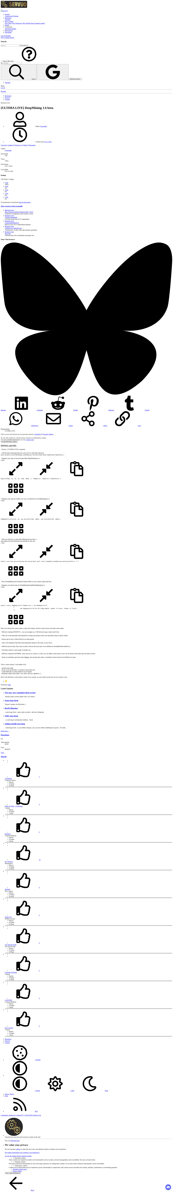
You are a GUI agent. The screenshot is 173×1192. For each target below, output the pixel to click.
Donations (8, 29)
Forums (7, 14)
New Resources (17, 23)
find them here (15, 1141)
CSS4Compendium (11, 217)
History (25, 145)
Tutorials (7, 20)
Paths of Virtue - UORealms (14, 806)
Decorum (8, 233)
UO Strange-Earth (10, 945)
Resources (8, 18)
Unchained (8, 778)
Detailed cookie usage (20, 1169)
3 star (6, 190)
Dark (106, 1091)
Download (8, 32)
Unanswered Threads (11, 16)
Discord (9, 30)
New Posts (8, 23)
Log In (3, 88)
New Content (9, 21)
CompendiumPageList (12, 223)
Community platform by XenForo (21, 1115)
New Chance (9, 1028)
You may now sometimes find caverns (20, 693)
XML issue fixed (11, 716)
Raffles (14, 29)
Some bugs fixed (11, 700)
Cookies (37, 1060)
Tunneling (37, 434)
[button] (8, 27)
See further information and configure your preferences (22, 1152)
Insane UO (8, 917)
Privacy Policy (9, 1094)
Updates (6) (11, 145)
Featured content (39, 23)
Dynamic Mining (48, 434)
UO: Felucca (9, 861)
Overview (4, 145)
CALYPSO (8, 1000)
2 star (6, 193)
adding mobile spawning (15, 724)
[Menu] (1, 9)
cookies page (30, 440)
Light (72, 1091)
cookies (18, 1149)
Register (3, 91)
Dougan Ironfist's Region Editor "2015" (19, 212)
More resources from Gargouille (12, 206)
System (37, 1091)
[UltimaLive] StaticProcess (13, 228)
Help (6, 1096)
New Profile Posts (28, 23)
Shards (7, 25)
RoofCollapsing (11, 708)
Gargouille (43, 126)
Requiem (8, 834)
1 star (6, 197)
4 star (6, 186)
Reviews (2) (19, 145)
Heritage (7, 889)
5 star (6, 182)
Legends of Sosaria (11, 972)
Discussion (32, 145)
